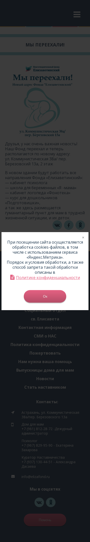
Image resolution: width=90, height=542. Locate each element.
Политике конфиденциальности (48, 277)
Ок (45, 296)
